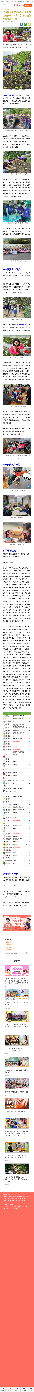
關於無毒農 (6, 1194)
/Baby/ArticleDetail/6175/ (10, 908)
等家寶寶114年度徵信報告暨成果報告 (17, 1092)
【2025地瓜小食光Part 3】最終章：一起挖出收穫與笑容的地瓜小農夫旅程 (16, 1026)
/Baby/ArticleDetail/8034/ (10, 885)
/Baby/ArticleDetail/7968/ (10, 897)
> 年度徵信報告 (10, 950)
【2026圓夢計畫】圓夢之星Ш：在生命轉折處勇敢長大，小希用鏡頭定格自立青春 (16, 1179)
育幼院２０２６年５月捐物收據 (15, 1111)
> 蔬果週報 (8, 942)
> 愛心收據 (8, 944)
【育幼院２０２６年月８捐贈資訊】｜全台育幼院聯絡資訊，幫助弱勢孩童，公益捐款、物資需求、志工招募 (16, 981)
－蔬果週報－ (6, 10)
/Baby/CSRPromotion (12, 434)
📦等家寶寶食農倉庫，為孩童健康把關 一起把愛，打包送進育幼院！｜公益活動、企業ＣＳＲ (16, 1133)
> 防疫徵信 (8, 947)
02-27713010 (9, 1204)
